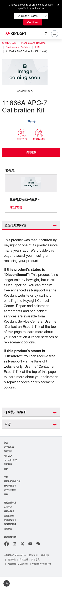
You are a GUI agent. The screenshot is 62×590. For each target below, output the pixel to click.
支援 (6, 488)
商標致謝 (24, 572)
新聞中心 (8, 519)
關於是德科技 (10, 515)
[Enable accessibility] (6, 583)
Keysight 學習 (10, 471)
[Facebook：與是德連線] (6, 557)
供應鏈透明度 (10, 537)
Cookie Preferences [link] (44, 577)
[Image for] (31, 183)
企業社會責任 (10, 533)
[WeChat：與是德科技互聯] (38, 557)
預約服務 (31, 152)
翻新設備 (8, 475)
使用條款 (12, 572)
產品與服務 (9, 457)
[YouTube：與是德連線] (30, 557)
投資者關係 (9, 524)
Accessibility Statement (19, 577)
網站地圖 (47, 568)
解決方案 (8, 466)
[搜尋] (46, 34)
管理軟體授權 (10, 497)
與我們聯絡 (15, 207)
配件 (38, 47)
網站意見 (36, 572)
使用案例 (8, 462)
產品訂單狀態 (10, 502)
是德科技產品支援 (12, 493)
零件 (6, 506)
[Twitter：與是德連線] (22, 557)
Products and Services (34, 43)
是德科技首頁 (9, 43)
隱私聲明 (34, 568)
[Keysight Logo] (17, 33)
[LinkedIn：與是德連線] (14, 557)
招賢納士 (8, 542)
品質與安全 (9, 528)
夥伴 (6, 480)
